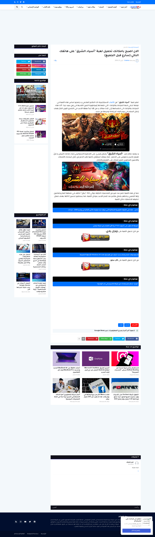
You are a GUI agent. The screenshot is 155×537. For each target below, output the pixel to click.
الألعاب (111, 102)
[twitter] (20, 2)
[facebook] (23, 2)
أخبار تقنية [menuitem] (124, 7)
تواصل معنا (130, 2)
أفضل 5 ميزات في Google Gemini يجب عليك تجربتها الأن (23, 286)
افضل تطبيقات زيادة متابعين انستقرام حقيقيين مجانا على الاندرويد (26, 122)
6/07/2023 (131, 464)
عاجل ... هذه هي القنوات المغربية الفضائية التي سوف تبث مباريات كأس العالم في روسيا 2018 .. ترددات (103, 210)
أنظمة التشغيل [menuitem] (112, 7)
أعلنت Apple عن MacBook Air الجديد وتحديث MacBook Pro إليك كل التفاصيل (66, 370)
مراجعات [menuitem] (81, 7)
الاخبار (125, 47)
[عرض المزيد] (79, 339)
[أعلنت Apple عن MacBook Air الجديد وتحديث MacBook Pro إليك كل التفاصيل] (66, 358)
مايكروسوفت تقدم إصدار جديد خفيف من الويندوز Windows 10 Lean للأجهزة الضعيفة (109, 255)
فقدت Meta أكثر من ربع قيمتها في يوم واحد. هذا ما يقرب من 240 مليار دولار (96, 397)
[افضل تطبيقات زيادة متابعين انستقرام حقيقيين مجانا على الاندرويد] (40, 121)
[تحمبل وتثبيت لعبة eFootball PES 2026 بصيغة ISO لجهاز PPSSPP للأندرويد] (39, 223)
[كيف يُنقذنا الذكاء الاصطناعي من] (39, 277)
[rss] (14, 2)
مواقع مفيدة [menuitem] (58, 7)
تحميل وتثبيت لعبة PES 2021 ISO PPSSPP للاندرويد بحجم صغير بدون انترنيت (25, 135)
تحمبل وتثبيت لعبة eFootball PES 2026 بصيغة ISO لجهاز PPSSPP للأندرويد (39, 234)
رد (138, 471)
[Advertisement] (77, 27)
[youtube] (25, 521)
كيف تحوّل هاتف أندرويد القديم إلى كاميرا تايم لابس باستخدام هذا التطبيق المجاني (24, 234)
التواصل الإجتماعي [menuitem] (33, 7)
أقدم (55, 507)
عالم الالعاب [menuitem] (46, 7)
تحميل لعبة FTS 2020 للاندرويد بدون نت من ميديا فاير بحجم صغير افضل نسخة (26, 109)
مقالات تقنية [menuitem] (91, 7)
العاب (121, 325)
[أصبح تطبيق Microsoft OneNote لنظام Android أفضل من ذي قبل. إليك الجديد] (95, 358)
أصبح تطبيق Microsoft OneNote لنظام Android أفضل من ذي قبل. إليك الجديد (96, 370)
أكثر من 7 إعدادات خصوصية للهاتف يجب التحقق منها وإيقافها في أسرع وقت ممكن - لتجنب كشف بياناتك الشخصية (39, 261)
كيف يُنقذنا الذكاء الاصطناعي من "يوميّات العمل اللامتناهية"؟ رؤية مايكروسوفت (39, 287)
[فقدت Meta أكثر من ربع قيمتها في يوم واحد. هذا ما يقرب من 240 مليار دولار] (95, 385)
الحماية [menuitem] (101, 7)
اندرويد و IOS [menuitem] (70, 7)
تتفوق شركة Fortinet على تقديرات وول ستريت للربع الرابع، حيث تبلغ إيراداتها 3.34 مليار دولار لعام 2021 (126, 397)
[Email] (83, 339)
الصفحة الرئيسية (134, 47)
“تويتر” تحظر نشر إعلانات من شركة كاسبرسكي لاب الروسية (117, 284)
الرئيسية (138, 2)
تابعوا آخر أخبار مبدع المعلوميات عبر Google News (114, 331)
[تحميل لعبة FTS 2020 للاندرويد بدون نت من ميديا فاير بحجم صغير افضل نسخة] (40, 108)
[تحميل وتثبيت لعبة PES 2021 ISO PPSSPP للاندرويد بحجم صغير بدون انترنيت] (40, 134)
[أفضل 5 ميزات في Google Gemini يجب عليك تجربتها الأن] (23, 277)
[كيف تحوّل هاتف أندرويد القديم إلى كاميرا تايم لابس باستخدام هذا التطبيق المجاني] (23, 223)
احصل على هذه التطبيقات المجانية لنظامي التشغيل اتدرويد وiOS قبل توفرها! (24, 259)
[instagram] (17, 2)
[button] (22, 7)
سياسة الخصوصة (32, 534)
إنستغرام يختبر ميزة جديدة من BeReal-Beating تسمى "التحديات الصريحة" (127, 370)
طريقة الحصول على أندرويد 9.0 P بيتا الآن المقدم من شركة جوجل (115, 226)
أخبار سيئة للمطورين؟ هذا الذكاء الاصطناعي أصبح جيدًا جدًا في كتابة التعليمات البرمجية (67, 397)
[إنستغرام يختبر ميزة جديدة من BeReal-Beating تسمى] (125, 358)
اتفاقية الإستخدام (19, 534)
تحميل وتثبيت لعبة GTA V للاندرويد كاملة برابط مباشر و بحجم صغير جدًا (31, 94)
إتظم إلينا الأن (135, 530)
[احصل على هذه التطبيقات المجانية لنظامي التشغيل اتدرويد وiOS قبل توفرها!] (23, 248)
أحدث (136, 507)
